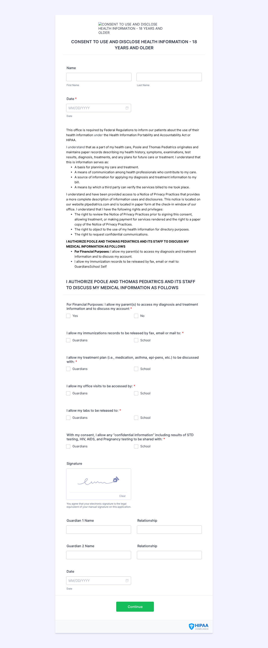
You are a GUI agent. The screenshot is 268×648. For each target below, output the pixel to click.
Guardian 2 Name (80, 546)
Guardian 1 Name (80, 520)
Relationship (147, 520)
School (145, 340)
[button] (127, 108)
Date (69, 116)
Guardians (80, 340)
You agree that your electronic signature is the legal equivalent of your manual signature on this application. (99, 505)
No (142, 316)
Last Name (143, 85)
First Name (73, 85)
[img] (98, 480)
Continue (135, 607)
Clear (122, 495)
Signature (74, 463)
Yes (75, 316)
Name (71, 68)
